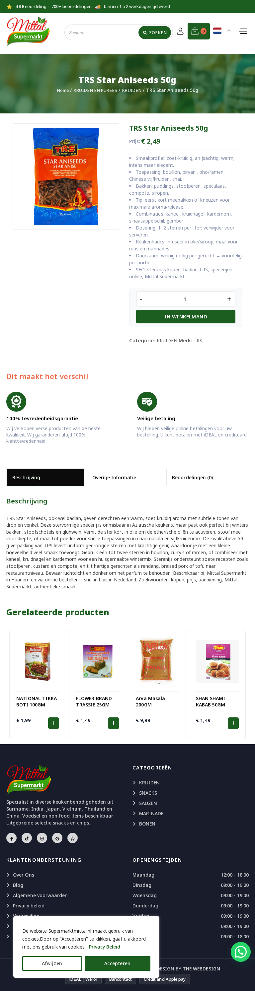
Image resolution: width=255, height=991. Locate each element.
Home (63, 90)
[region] (86, 947)
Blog (18, 885)
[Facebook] (11, 838)
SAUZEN (148, 803)
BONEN (147, 824)
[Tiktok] (27, 838)
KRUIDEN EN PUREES (95, 90)
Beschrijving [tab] (26, 477)
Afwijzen (52, 963)
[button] (53, 723)
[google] (57, 838)
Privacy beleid (28, 905)
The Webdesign (201, 968)
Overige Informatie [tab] (114, 477)
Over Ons (23, 875)
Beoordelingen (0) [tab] (192, 477)
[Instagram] (42, 838)
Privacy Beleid (105, 947)
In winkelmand (185, 316)
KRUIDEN (131, 90)
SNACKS (148, 793)
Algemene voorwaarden (40, 895)
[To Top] (243, 977)
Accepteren (117, 963)
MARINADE (151, 813)
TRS (198, 340)
